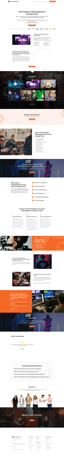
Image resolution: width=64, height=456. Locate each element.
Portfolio (34, 216)
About (39, 1)
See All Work (32, 104)
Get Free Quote (52, 1)
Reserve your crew (13, 308)
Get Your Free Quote (32, 25)
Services (35, 1)
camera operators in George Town (24, 321)
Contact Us (32, 172)
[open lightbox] (21, 40)
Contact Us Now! (32, 66)
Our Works (43, 1)
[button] (32, 368)
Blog (47, 1)
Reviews (20, 216)
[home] (13, 1)
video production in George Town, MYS (22, 303)
